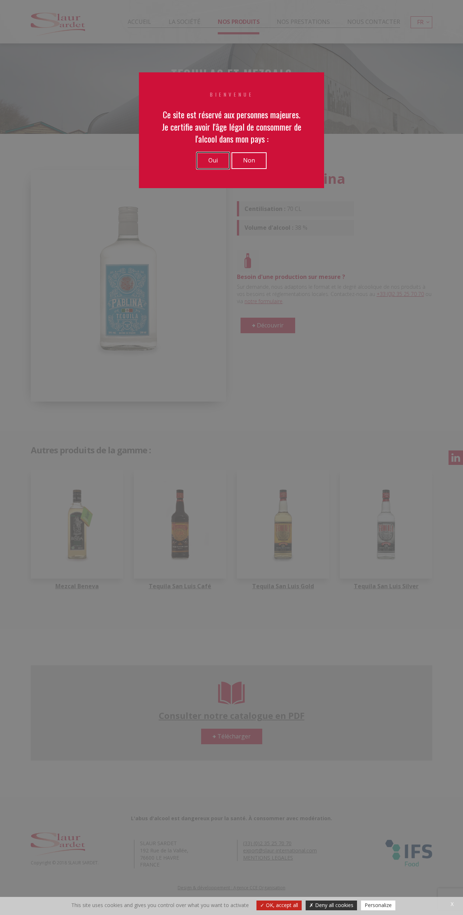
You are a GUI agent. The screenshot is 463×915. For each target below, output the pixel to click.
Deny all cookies (333, 905)
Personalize (378, 905)
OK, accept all (281, 905)
